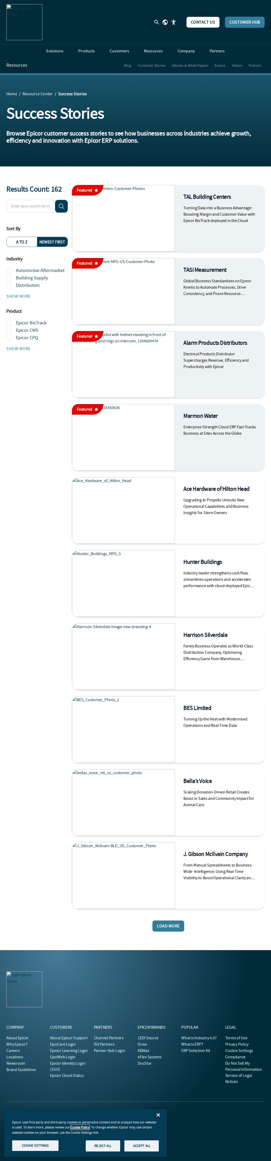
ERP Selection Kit (195, 1050)
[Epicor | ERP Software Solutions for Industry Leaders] (24, 22)
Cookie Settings (239, 1050)
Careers (13, 1050)
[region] (85, 1133)
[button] (37, 296)
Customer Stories (151, 65)
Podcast (255, 65)
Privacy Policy (237, 1044)
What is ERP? (192, 1044)
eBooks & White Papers (190, 65)
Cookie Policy (80, 1127)
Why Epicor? (16, 1044)
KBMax (143, 1050)
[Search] (61, 206)
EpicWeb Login (62, 1057)
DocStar (144, 1063)
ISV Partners (104, 1044)
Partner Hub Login (109, 1050)
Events (220, 65)
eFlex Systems (150, 1057)
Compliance (235, 1057)
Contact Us (203, 22)
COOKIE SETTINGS (35, 1145)
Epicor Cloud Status (67, 1075)
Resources (16, 65)
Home (11, 94)
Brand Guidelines (21, 1069)
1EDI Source (148, 1038)
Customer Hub (244, 22)
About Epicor (17, 1038)
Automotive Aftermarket (40, 270)
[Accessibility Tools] (173, 22)
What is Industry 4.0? (198, 1038)
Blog (127, 65)
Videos (237, 65)
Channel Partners (109, 1038)
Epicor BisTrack (31, 323)
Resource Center (37, 94)
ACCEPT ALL (141, 1146)
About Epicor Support (68, 1038)
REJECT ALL (102, 1146)
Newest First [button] (52, 242)
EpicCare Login (63, 1044)
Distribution (28, 285)
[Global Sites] (165, 22)
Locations (14, 1057)
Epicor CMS (27, 330)
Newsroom (15, 1063)
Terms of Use (236, 1038)
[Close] (158, 1115)
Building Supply (32, 278)
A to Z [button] (22, 242)
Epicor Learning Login (69, 1050)
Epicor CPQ (27, 338)
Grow (142, 1044)
